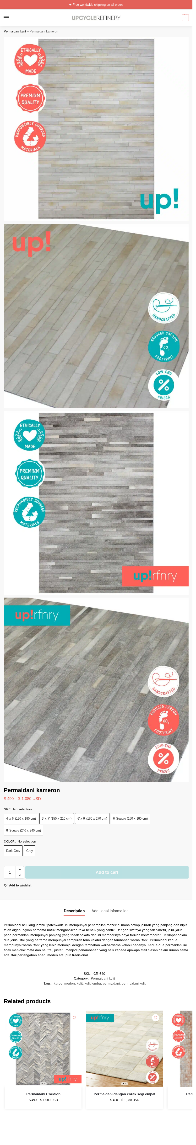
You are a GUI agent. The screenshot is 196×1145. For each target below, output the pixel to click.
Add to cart (107, 872)
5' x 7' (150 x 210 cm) (56, 818)
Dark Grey (13, 851)
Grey (29, 851)
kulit (80, 983)
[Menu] (11, 17)
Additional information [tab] (110, 911)
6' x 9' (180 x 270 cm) (92, 818)
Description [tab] (74, 911)
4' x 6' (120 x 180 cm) (21, 818)
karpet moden (64, 983)
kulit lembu (93, 983)
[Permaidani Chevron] (43, 1049)
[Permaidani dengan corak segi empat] (124, 1049)
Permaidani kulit (15, 31)
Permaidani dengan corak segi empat (124, 1094)
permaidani (111, 983)
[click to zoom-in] (96, 129)
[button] (185, 18)
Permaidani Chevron (43, 1094)
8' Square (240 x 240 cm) (23, 830)
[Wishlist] (74, 1017)
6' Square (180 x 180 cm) (130, 818)
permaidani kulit (134, 983)
